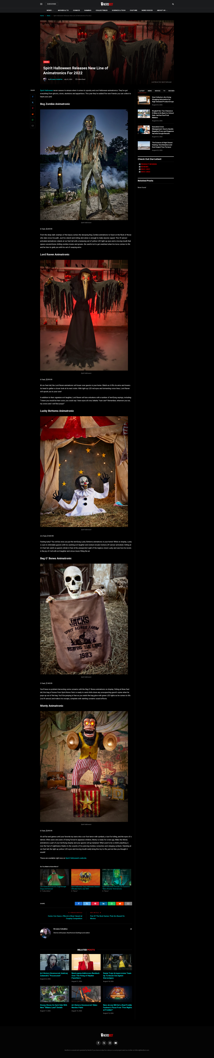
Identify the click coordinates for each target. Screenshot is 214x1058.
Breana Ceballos (56, 79)
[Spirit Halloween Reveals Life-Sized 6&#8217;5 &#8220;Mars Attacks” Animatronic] (116, 877)
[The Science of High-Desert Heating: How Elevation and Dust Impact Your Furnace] (144, 145)
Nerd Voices (147, 10)
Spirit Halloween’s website (76, 858)
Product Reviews (149, 164)
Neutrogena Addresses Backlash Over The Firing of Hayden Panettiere (85, 975)
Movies (157, 91)
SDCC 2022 (145, 172)
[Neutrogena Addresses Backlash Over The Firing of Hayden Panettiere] (86, 962)
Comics (76, 10)
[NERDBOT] (107, 4)
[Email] (32, 125)
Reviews (171, 91)
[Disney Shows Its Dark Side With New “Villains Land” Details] (54, 994)
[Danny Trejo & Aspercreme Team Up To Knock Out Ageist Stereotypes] (117, 962)
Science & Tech (118, 10)
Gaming (87, 10)
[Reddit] (32, 114)
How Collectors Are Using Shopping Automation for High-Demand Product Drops (163, 99)
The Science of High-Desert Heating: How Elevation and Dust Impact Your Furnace (162, 145)
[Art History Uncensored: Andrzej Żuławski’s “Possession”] (54, 962)
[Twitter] (32, 102)
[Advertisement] (107, 44)
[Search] (173, 4)
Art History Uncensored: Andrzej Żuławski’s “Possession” (54, 974)
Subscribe (51, 4)
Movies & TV (63, 10)
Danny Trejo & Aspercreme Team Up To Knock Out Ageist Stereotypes (117, 975)
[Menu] (41, 4)
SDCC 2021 (145, 169)
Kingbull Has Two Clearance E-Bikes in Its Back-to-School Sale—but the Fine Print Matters (163, 114)
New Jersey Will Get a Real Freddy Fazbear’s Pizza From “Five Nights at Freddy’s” (117, 1007)
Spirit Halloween (46, 90)
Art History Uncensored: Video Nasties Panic (84, 1006)
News (49, 10)
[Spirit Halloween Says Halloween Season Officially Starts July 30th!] (85, 877)
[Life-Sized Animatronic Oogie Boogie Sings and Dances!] (54, 877)
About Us (161, 10)
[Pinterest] (32, 108)
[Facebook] (32, 96)
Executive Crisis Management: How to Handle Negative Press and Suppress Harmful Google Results (163, 130)
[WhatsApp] (32, 119)
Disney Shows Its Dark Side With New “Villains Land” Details (53, 1006)
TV (164, 91)
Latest (142, 91)
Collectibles (102, 10)
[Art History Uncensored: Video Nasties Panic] (86, 994)
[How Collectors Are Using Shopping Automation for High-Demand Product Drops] (144, 100)
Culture (133, 10)
